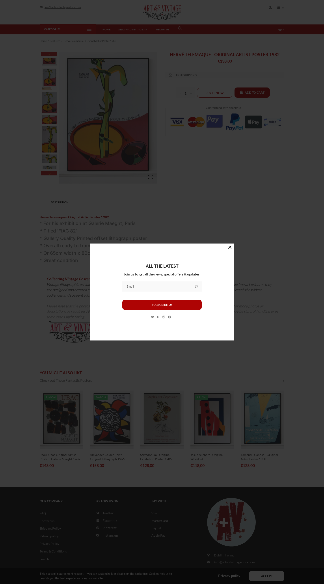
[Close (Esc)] (230, 247)
